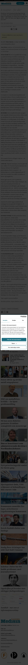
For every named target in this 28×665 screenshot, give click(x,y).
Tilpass (13, 343)
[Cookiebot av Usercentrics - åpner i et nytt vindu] (20, 316)
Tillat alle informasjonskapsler (14, 339)
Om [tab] (23, 320)
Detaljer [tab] (14, 320)
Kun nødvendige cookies (14, 347)
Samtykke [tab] (5, 320)
